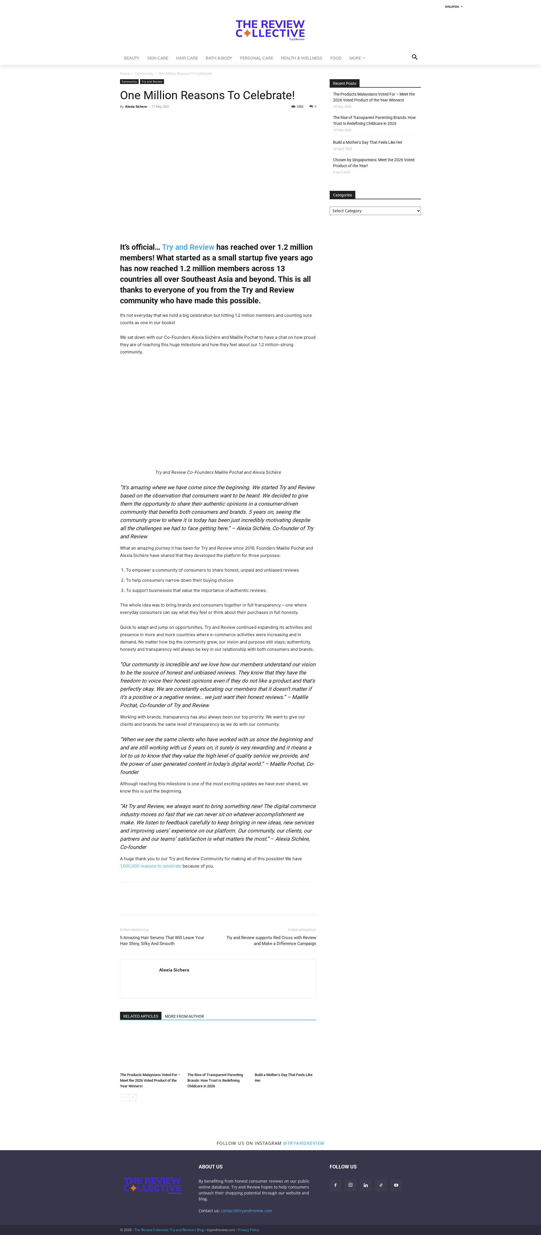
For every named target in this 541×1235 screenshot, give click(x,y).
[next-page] (132, 1097)
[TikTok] (381, 1185)
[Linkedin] (164, 119)
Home (125, 73)
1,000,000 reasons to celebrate (150, 866)
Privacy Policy (248, 1229)
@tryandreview (304, 1143)
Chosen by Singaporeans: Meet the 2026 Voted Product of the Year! (373, 163)
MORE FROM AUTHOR (184, 1016)
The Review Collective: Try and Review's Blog (169, 1229)
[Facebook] (125, 119)
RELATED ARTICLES (140, 1016)
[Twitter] (138, 119)
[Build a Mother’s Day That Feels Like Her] (285, 1049)
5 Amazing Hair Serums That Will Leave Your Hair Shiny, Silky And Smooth (162, 940)
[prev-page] (123, 1097)
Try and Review (152, 81)
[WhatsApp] (151, 119)
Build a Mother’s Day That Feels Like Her (367, 142)
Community (144, 73)
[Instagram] (350, 1185)
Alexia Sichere (136, 106)
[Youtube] (396, 1185)
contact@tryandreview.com (246, 1210)
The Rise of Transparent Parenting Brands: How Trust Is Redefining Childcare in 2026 (215, 1080)
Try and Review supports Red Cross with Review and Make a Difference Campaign (271, 940)
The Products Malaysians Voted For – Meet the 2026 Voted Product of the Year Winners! (150, 1080)
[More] (178, 119)
